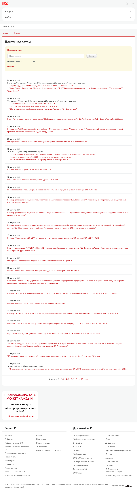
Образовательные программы (118, 450)
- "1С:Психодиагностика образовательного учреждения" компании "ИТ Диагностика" (42, 109)
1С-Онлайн (110, 443)
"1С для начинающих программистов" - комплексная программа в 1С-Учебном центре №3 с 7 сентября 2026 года (53, 356)
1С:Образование (80, 465)
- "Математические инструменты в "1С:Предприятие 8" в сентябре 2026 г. (37, 160)
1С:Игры (108, 454)
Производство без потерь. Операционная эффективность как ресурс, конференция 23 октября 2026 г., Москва (52, 190)
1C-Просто (109, 465)
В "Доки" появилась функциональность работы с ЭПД (29, 170)
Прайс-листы (10, 457)
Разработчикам (43, 443)
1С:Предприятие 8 (81, 435)
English (39, 435)
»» (86, 379)
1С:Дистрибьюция (113, 435)
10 (82, 379)
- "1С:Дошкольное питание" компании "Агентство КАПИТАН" (32, 106)
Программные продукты (15, 453)
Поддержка (9, 464)
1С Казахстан (42, 447)
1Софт (108, 439)
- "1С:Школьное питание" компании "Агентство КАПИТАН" (31, 104)
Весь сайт (9, 435)
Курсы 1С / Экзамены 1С (15, 472)
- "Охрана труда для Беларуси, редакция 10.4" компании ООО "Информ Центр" (40, 86)
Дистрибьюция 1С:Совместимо (118, 475)
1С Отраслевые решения (84, 439)
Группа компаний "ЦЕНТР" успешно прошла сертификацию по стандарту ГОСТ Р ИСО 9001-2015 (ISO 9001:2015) (53, 334)
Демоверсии (10, 460)
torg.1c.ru (109, 458)
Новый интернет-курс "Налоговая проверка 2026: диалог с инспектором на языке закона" (43, 271)
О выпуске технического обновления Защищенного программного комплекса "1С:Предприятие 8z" (47, 142)
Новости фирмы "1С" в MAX (48, 450)
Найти (91, 56)
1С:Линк (76, 450)
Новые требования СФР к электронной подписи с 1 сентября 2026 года (36, 303)
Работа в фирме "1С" (14, 443)
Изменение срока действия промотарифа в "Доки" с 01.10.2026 (33, 180)
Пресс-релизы (11, 468)
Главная (6, 33)
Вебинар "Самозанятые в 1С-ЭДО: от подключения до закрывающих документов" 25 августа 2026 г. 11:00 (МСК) (53, 238)
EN (133, 4)
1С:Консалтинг (79, 454)
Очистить (11, 67)
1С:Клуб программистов (83, 462)
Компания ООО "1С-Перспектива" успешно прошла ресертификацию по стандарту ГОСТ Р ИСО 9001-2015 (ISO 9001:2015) (57, 323)
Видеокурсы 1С (80, 469)
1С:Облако (78, 473)
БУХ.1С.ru (77, 447)
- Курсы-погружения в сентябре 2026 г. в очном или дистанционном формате (39, 157)
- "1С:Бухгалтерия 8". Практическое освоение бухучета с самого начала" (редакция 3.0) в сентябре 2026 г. (51, 154)
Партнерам (41, 439)
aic (128, 485)
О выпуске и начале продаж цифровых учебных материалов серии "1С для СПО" (40, 261)
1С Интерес (110, 447)
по (34, 62)
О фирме (9, 439)
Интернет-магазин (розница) (17, 475)
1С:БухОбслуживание (82, 458)
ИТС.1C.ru (77, 443)
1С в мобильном (112, 462)
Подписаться (14, 50)
